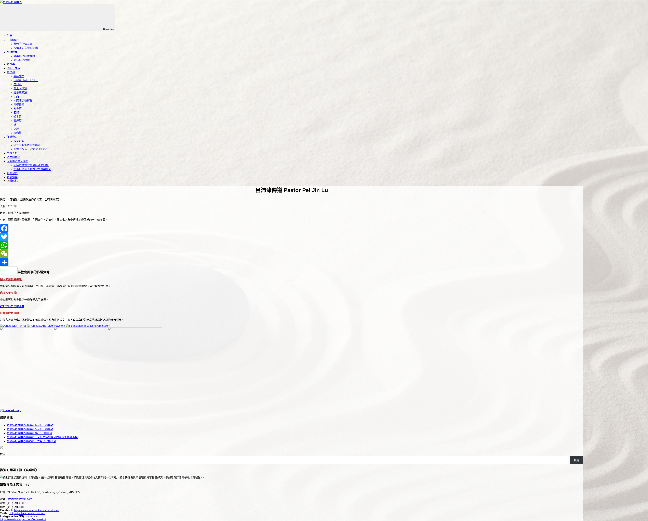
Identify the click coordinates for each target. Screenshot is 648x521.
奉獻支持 (12, 153)
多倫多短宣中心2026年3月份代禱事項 (29, 433)
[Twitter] (291, 237)
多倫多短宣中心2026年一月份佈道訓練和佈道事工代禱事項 (42, 437)
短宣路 (18, 116)
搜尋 (2, 454)
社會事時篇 (20, 92)
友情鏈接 (12, 177)
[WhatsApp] (291, 245)
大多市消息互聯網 (17, 161)
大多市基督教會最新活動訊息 (31, 165)
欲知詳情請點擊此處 (12, 306)
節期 (16, 112)
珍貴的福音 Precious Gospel (31, 149)
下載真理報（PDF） (26, 80)
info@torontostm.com (19, 499)
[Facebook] (291, 228)
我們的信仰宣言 (23, 43)
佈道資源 (12, 137)
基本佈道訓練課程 (24, 56)
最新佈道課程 (22, 60)
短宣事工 (12, 64)
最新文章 (19, 76)
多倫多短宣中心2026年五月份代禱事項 (30, 425)
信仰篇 (18, 84)
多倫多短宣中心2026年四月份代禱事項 (30, 429)
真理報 (11, 72)
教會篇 (18, 108)
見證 (16, 128)
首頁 (9, 35)
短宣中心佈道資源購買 (27, 145)
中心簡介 (12, 39)
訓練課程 (12, 52)
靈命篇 (18, 132)
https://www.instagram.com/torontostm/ (23, 519)
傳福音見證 (13, 68)
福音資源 (19, 141)
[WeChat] (291, 253)
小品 (16, 96)
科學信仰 (19, 104)
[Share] (291, 262)
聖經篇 (18, 120)
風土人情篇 (20, 88)
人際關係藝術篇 (23, 100)
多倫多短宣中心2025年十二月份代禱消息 (31, 441)
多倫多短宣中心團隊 (26, 48)
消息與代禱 (13, 157)
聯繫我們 (12, 173)
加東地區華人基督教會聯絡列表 (32, 169)
